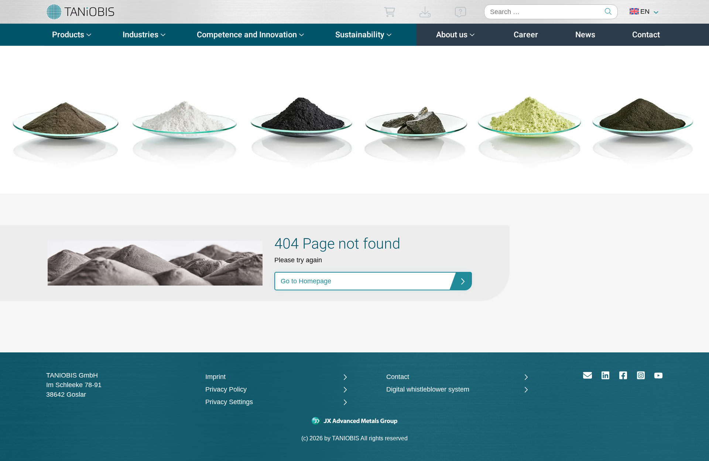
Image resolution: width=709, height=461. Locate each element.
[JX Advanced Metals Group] (354, 421)
